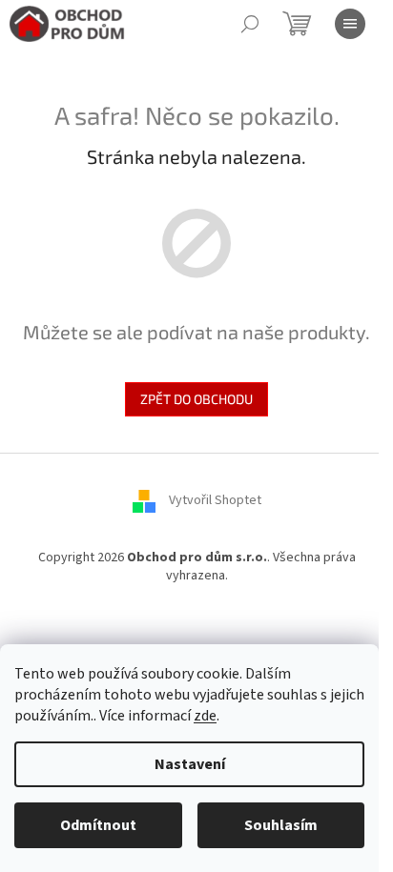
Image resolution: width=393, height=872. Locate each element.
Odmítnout (98, 825)
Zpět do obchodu (196, 399)
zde (205, 715)
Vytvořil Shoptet (215, 500)
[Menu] (350, 24)
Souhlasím (281, 825)
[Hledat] (250, 24)
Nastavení (190, 764)
